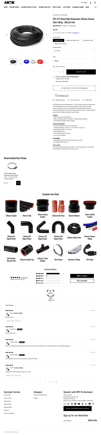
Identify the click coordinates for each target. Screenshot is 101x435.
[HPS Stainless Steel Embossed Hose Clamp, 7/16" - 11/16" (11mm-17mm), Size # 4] (12, 166)
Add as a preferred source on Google (77, 408)
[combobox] (74, 51)
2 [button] (48, 382)
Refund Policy (7, 404)
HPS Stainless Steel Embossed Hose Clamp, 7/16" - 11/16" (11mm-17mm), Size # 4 (11, 176)
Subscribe (92, 420)
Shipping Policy (8, 407)
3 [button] (51, 382)
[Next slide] (47, 35)
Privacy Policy (7, 398)
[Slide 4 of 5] (33, 62)
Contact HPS (7, 395)
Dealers (36, 398)
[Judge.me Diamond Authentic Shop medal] (50, 293)
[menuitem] (87, 7)
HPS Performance (13, 432)
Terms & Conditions (9, 413)
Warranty (6, 410)
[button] (57, 25)
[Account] (90, 2)
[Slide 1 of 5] (13, 62)
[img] (9, 310)
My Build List (63, 96)
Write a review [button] (82, 276)
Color (54, 57)
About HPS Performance (40, 395)
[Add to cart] (18, 183)
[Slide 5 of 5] (40, 62)
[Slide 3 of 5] (27, 62)
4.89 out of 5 (24, 277)
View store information (62, 81)
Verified (50, 300)
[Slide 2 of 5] (20, 62)
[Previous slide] (6, 35)
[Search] (96, 7)
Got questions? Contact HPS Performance (74, 88)
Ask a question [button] (82, 281)
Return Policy (7, 401)
